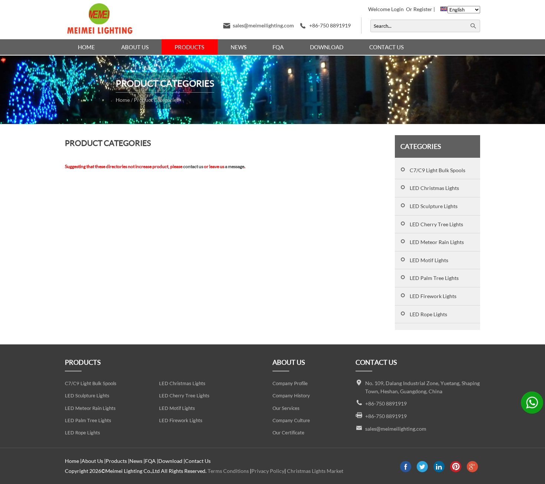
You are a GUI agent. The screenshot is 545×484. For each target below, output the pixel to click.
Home (86, 47)
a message (234, 166)
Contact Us (386, 47)
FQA (278, 47)
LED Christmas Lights (434, 188)
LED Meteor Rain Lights (437, 242)
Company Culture (291, 420)
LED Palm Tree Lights (434, 278)
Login (397, 9)
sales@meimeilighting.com (263, 25)
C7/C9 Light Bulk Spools (437, 170)
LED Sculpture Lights (434, 206)
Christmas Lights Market (315, 471)
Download (326, 47)
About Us (135, 47)
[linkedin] (439, 470)
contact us (193, 166)
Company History (291, 395)
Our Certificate (288, 432)
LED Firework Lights (433, 296)
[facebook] (405, 470)
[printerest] (455, 470)
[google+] (472, 470)
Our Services (286, 408)
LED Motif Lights (429, 260)
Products (189, 47)
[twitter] (422, 470)
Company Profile (290, 383)
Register (422, 9)
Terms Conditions (228, 471)
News (239, 47)
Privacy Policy (267, 471)
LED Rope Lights (428, 314)
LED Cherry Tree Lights (436, 224)
